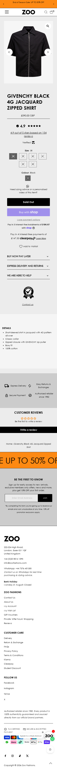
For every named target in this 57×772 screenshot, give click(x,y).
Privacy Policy (11, 651)
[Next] (53, 4)
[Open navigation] (7, 12)
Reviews (8, 623)
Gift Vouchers (10, 614)
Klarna (7, 659)
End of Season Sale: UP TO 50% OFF (28, 2)
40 (34, 157)
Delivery (8, 638)
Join (45, 498)
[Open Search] (45, 12)
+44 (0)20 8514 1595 (13, 559)
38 (14, 157)
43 (34, 164)
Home (9, 444)
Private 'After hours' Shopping (18, 619)
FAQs (6, 646)
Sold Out (28, 202)
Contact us (27, 305)
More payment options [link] (28, 219)
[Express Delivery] (7, 386)
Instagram (9, 688)
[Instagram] (12, 756)
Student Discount (12, 668)
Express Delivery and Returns (25, 265)
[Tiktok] (20, 756)
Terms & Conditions (13, 655)
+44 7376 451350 (24, 568)
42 (24, 164)
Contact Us (9, 597)
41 (44, 157)
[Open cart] (51, 12)
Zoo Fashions (28, 765)
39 (24, 157)
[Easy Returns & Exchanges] (29, 386)
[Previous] (3, 4)
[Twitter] (27, 756)
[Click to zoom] (47, 26)
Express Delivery (18, 385)
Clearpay (8, 663)
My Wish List (10, 610)
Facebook (9, 683)
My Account (10, 606)
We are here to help (19, 275)
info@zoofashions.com (15, 563)
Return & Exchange (13, 642)
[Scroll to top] (51, 763)
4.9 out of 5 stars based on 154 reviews (28, 134)
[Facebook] (5, 756)
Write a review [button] (28, 429)
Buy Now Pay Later (19, 256)
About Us (8, 602)
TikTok (7, 694)
